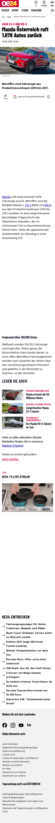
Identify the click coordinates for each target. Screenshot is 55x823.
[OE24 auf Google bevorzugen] (48, 97)
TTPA (4, 812)
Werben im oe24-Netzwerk (15, 762)
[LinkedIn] (29, 725)
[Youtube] (21, 725)
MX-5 (47, 205)
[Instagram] (13, 725)
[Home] (3, 17)
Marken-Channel (12, 445)
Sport (15, 10)
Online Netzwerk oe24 (13, 734)
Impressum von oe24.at (14, 772)
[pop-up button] (43, 507)
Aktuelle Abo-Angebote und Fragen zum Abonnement (22, 803)
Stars (25, 10)
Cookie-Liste (8, 755)
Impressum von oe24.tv (14, 776)
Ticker (5, 10)
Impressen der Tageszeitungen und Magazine (25, 808)
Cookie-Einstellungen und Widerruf (20, 758)
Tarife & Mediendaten (13, 798)
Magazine (36, 10)
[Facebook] (4, 725)
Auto (9, 17)
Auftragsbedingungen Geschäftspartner (22, 794)
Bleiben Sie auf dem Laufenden (18, 714)
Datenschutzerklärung (13, 751)
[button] (6, 507)
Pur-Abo (6, 769)
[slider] (17, 507)
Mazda (6, 197)
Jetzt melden (10, 459)
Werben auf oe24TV (12, 765)
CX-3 (28, 205)
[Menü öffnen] (52, 10)
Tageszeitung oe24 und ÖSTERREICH (21, 784)
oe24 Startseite (10, 744)
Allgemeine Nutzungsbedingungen (20, 748)
